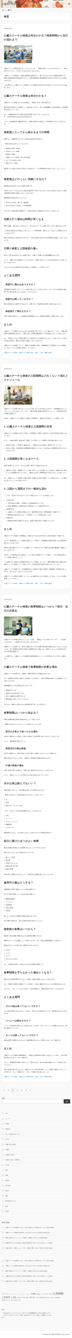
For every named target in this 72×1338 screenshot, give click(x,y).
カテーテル (5, 1294)
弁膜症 (50, 1294)
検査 (6, 1170)
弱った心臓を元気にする (12, 1134)
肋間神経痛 (42, 1297)
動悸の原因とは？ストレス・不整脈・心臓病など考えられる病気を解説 (26, 1238)
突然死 (7, 1180)
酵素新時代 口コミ (10, 1201)
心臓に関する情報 (10, 1144)
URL (6, 1113)
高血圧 (7, 1211)
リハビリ (28, 1294)
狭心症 (32, 1297)
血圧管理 (7, 1185)
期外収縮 (19, 1297)
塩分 (47, 1294)
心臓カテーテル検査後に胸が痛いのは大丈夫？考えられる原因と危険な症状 (27, 1232)
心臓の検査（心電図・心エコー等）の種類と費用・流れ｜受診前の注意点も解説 (28, 1248)
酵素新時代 (57, 1297)
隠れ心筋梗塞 (14, 1300)
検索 (3, 1098)
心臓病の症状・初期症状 (12, 1160)
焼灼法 (23, 1297)
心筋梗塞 (6, 1297)
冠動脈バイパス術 (41, 1294)
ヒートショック (13, 1294)
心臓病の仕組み (9, 1154)
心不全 (7, 1139)
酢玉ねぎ (52, 1297)
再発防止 (7, 1129)
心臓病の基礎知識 (11, 4)
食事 (6, 1206)
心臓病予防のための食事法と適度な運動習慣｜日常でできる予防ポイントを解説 (28, 1243)
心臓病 (7, 1149)
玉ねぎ (37, 1297)
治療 (6, 1175)
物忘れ (27, 1297)
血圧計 (7, 1190)
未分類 (7, 1165)
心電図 (13, 1297)
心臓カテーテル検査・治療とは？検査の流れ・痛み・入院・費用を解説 (28, 352)
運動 (6, 1196)
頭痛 (19, 1300)
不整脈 (7, 1123)
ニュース (7, 1118)
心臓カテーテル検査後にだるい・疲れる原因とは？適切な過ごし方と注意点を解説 (29, 1227)
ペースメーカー (21, 1294)
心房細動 (58, 1293)
